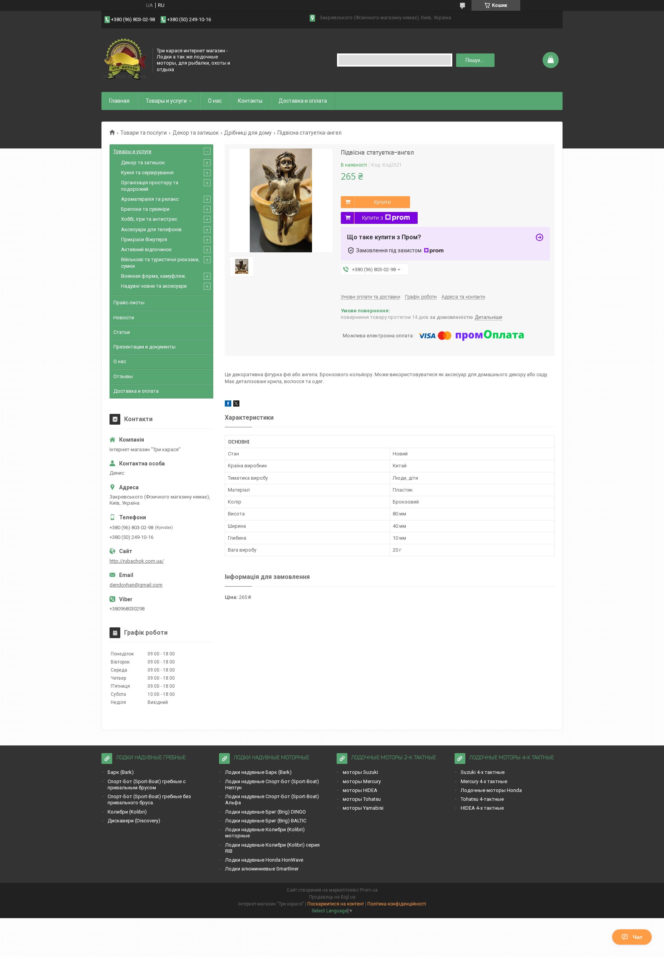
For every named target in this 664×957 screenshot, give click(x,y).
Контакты (250, 101)
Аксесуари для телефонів (151, 229)
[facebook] (228, 405)
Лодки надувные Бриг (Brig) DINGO (265, 812)
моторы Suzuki (360, 772)
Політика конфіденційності (396, 904)
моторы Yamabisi (363, 808)
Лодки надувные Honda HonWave (264, 860)
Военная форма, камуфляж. (153, 276)
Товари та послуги (143, 133)
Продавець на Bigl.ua (332, 897)
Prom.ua (369, 890)
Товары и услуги (166, 101)
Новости (123, 317)
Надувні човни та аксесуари (154, 286)
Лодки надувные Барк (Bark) (258, 772)
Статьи (121, 332)
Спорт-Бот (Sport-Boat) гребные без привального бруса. (149, 799)
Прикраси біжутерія (144, 239)
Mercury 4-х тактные (484, 781)
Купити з (372, 218)
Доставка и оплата (303, 101)
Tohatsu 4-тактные (482, 799)
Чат (637, 937)
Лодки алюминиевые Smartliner (262, 869)
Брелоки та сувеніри (145, 209)
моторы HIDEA (360, 790)
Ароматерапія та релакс (150, 199)
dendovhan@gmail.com (136, 585)
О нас (215, 101)
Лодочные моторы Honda (491, 790)
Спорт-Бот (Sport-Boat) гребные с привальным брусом (147, 784)
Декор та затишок (196, 133)
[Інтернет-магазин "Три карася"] (124, 59)
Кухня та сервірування (147, 172)
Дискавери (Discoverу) (134, 821)
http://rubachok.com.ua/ (137, 561)
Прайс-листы (128, 302)
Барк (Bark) (121, 772)
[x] (236, 405)
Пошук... (475, 60)
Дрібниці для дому (248, 133)
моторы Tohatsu (362, 799)
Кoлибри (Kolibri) (127, 812)
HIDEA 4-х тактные (482, 808)
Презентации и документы (144, 347)
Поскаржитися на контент (335, 904)
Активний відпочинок (146, 249)
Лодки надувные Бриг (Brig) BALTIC (265, 821)
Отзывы (123, 376)
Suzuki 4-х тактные (483, 772)
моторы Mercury (362, 781)
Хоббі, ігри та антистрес (149, 219)
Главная (119, 101)
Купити (382, 202)
